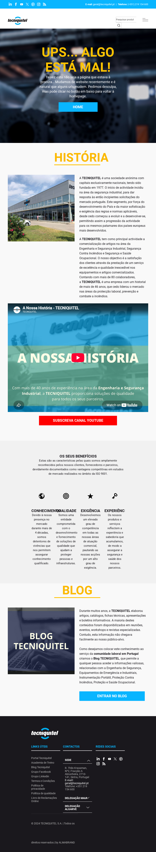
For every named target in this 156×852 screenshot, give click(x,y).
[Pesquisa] (119, 25)
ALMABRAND (67, 842)
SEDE (68, 759)
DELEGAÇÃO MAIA (76, 798)
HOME (78, 107)
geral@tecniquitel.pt (104, 4)
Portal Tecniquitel (41, 758)
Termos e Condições (43, 780)
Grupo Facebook (41, 771)
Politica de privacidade (38, 787)
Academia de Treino (42, 762)
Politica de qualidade (43, 793)
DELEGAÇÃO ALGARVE (72, 808)
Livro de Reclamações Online (44, 799)
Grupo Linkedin (40, 776)
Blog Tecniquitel (40, 767)
